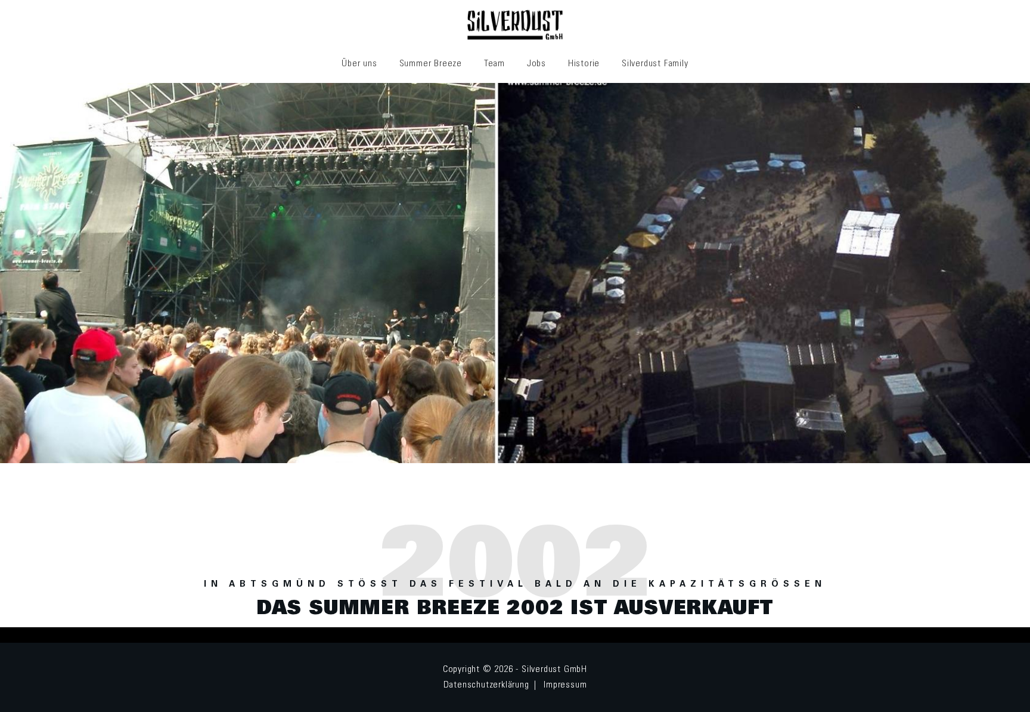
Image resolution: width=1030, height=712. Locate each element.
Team (494, 64)
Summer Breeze (430, 64)
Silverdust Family (655, 64)
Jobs (536, 64)
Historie (584, 64)
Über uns (359, 64)
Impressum (565, 685)
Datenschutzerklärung (486, 685)
